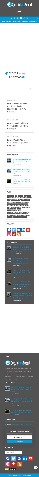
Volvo (27, 205)
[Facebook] (14, 18)
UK (16, 196)
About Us (8, 21)
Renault (25, 207)
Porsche (10, 217)
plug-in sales (27, 196)
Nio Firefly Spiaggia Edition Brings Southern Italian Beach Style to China (22, 161)
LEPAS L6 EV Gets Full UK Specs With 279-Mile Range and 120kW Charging (22, 284)
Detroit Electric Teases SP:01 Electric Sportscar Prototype (17, 142)
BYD (9, 207)
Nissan (28, 199)
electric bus (11, 204)
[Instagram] (17, 18)
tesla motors (16, 217)
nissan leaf (26, 202)
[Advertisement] (19, 48)
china (21, 212)
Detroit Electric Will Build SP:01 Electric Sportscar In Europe (17, 126)
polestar (14, 215)
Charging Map (33, 21)
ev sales (21, 196)
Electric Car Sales (12, 199)
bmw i (9, 215)
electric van (27, 212)
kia (15, 208)
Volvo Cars (24, 217)
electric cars (15, 207)
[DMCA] (10, 470)
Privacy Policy (17, 21)
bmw (9, 200)
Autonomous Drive (12, 210)
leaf (9, 208)
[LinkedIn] (21, 18)
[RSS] (11, 18)
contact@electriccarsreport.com (22, 424)
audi (29, 207)
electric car (27, 215)
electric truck (18, 204)
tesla (12, 208)
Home (3, 21)
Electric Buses (20, 205)
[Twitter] (24, 18)
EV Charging (11, 196)
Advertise (25, 21)
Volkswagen (22, 199)
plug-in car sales (16, 200)
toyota (19, 208)
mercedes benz (12, 202)
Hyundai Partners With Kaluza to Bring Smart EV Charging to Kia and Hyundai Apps (22, 296)
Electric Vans (24, 213)
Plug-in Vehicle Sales (26, 197)
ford (20, 207)
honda (18, 213)
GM (20, 210)
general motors (12, 213)
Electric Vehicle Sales (13, 197)
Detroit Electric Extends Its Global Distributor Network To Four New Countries (17, 107)
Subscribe (19, 441)
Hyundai (25, 204)
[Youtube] (27, 18)
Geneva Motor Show (13, 212)
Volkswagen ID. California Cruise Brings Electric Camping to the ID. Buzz (22, 171)
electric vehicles (25, 200)
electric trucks (11, 205)
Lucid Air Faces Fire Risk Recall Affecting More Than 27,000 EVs (21, 180)
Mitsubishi (20, 215)
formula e (19, 202)
